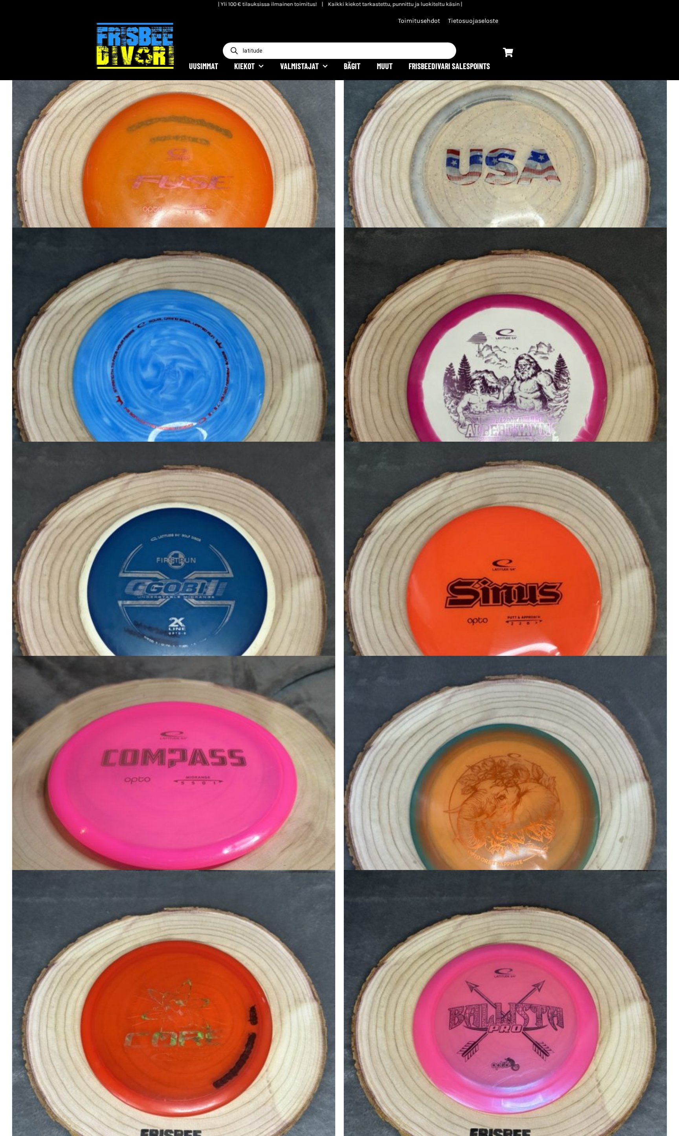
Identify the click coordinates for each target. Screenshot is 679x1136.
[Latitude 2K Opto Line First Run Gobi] (173, 603)
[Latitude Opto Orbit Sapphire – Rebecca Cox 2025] (505, 817)
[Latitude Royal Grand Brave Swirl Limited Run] (173, 389)
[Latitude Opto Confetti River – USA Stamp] (505, 174)
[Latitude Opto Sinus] (505, 603)
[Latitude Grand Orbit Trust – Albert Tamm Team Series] (505, 389)
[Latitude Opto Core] (173, 1031)
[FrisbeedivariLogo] (135, 24)
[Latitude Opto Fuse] (173, 174)
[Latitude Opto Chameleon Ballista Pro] (505, 1031)
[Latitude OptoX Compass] (173, 817)
